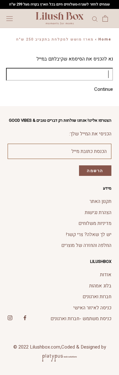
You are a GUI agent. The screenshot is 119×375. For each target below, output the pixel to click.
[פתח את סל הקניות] (105, 18)
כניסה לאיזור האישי (92, 307)
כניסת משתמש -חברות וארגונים (80, 318)
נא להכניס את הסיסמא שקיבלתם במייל (74, 58)
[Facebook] (25, 318)
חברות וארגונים (97, 296)
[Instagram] (10, 318)
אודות (105, 274)
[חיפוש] (95, 18)
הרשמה (95, 171)
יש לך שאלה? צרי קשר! (88, 234)
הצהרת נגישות (98, 212)
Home (104, 39)
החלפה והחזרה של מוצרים (86, 245)
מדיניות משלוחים (94, 223)
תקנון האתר (100, 201)
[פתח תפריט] (9, 18)
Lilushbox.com (45, 346)
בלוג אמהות (100, 285)
